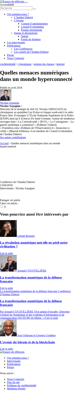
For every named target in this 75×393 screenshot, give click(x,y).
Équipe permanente (31, 29)
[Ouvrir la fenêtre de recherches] (34, 8)
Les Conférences (23, 48)
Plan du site (13, 382)
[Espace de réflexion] (12, 1)
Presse (10, 55)
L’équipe (19, 20)
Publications (13, 45)
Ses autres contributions (13, 137)
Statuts (24, 36)
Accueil (4, 143)
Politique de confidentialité (21, 385)
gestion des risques (44, 64)
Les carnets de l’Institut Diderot (31, 51)
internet (60, 64)
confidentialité (8, 64)
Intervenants (13, 361)
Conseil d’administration (34, 23)
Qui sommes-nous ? (18, 14)
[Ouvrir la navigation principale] (26, 2)
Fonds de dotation (31, 39)
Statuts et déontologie (26, 33)
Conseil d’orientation (32, 26)
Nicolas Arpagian (9, 102)
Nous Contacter (15, 58)
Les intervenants (16, 42)
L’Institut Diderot (23, 17)
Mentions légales (16, 388)
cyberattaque (25, 64)
